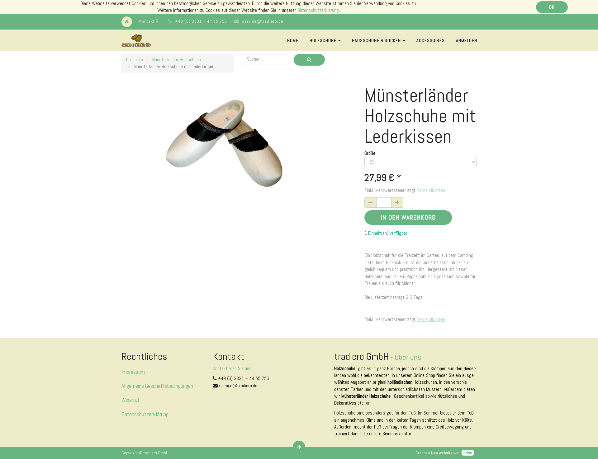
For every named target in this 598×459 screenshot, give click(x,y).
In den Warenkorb (408, 217)
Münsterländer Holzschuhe (176, 59)
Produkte (134, 59)
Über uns (408, 357)
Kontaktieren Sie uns (232, 368)
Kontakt (147, 21)
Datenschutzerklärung (318, 10)
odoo (467, 453)
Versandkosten (431, 190)
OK (552, 7)
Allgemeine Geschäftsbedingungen (157, 385)
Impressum (133, 371)
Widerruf (130, 399)
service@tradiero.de (262, 21)
